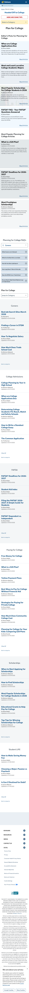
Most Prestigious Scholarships (9, 203)
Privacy (6, 854)
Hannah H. (6, 316)
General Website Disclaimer (11, 862)
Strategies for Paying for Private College (12, 603)
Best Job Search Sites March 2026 (13, 313)
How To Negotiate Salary (12, 336)
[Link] (14, 893)
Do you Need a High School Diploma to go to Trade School (12, 280)
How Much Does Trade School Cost (11, 348)
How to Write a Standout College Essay (12, 426)
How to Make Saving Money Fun (13, 756)
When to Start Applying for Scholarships (13, 670)
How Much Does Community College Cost (14, 617)
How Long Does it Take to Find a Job (11, 270)
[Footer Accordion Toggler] (24, 831)
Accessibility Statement (10, 866)
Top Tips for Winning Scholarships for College (12, 721)
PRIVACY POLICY (17, 913)
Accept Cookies (8, 990)
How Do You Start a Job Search (10, 264)
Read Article (23, 59)
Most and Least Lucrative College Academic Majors (12, 66)
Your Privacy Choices (9, 884)
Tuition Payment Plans (11, 578)
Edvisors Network (8, 92)
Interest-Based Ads (9, 869)
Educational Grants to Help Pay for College (13, 708)
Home (2, 9)
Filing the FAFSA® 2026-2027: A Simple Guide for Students (12, 502)
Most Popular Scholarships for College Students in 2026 (14, 89)
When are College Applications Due (9, 44)
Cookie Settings (8, 881)
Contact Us (8, 843)
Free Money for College (11, 556)
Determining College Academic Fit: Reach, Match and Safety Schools (13, 411)
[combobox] (14, 22)
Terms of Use (7, 851)
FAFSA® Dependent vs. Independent (11, 517)
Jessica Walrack (7, 784)
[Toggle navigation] (26, 2)
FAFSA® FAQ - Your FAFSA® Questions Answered (13, 111)
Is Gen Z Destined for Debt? (13, 782)
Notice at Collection (9, 877)
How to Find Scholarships (12, 682)
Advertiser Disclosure (8, 5)
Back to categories (5, 364)
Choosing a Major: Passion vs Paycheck (14, 770)
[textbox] (14, 22)
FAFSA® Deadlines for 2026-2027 (14, 173)
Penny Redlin (6, 48)
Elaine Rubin (6, 114)
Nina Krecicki (6, 634)
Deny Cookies (21, 990)
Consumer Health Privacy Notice (12, 858)
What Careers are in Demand (9, 252)
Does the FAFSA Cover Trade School (11, 275)
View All (3, 453)
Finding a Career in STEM (12, 325)
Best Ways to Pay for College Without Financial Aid (14, 590)
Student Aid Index (9, 489)
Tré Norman (6, 327)
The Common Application (12, 438)
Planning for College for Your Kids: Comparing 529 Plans (14, 630)
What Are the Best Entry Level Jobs (11, 258)
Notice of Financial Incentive (11, 873)
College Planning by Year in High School (13, 383)
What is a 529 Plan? (10, 142)
